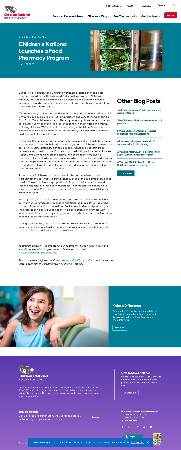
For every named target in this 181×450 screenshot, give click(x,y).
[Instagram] (129, 427)
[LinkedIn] (143, 427)
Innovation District (75, 260)
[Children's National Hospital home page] (34, 373)
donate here (95, 245)
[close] (147, 442)
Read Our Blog (39, 37)
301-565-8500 (131, 420)
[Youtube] (151, 427)
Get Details (137, 442)
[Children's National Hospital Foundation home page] (18, 12)
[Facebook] (122, 427)
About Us (23, 37)
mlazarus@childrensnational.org (37, 252)
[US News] (157, 439)
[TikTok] (136, 427)
